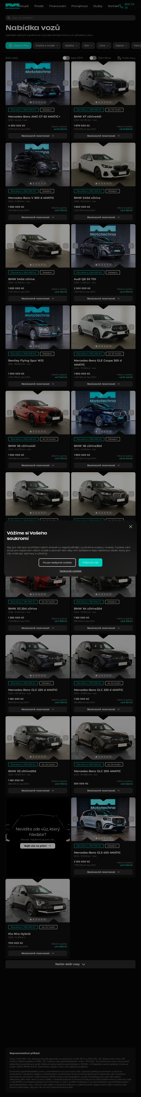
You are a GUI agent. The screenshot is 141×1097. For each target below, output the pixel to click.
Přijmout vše (90, 562)
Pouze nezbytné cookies (57, 562)
